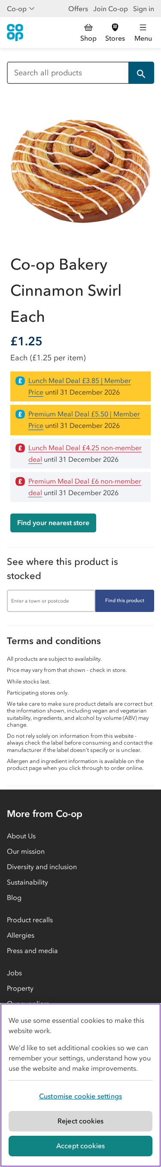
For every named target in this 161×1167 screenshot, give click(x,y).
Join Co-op (110, 8)
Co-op (17, 8)
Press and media (32, 950)
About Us (21, 835)
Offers (78, 8)
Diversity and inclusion (42, 866)
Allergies (20, 935)
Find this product (124, 600)
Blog (14, 897)
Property (20, 988)
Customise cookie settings (80, 1096)
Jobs (14, 972)
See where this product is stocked (62, 569)
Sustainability (27, 882)
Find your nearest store (53, 522)
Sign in (143, 8)
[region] (80, 1085)
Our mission (26, 851)
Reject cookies (80, 1121)
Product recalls (30, 919)
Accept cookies (80, 1145)
